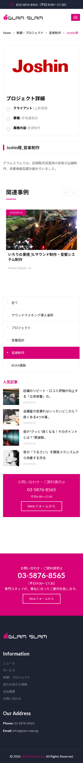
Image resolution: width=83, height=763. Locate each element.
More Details (31, 263)
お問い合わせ (12, 698)
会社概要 (9, 691)
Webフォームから (42, 506)
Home (7, 33)
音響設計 (17, 340)
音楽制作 (55, 33)
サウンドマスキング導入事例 (32, 315)
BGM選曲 (18, 365)
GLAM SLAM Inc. (33, 756)
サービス (9, 670)
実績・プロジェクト (30, 33)
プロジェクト (21, 328)
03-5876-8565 (41, 575)
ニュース (9, 663)
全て (14, 303)
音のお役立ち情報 (15, 684)
